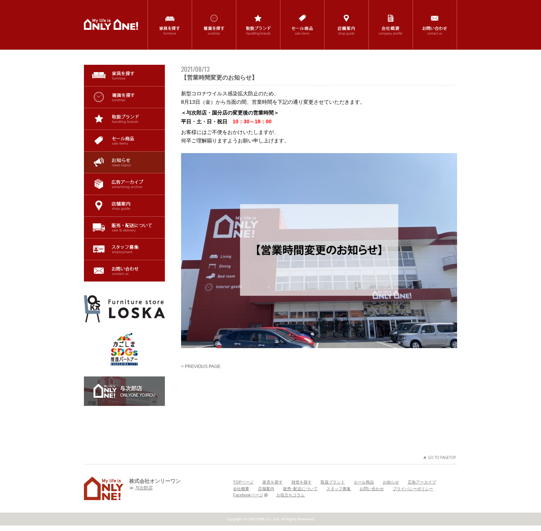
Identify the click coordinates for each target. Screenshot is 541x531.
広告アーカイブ (124, 184)
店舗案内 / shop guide (346, 25)
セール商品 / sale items (302, 25)
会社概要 (241, 488)
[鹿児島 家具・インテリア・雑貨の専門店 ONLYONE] (103, 488)
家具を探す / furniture (170, 25)
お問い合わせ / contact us (435, 25)
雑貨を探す (124, 97)
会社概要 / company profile (391, 25)
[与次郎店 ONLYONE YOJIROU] (124, 391)
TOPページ (243, 482)
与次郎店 (144, 488)
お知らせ (124, 162)
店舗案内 (124, 205)
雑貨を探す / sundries (214, 25)
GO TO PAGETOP (439, 457)
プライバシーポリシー (413, 488)
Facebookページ (248, 495)
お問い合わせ (124, 271)
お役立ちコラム (290, 495)
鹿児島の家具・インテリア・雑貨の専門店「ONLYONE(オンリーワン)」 (111, 24)
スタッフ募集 (124, 249)
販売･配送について (124, 227)
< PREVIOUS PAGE (200, 366)
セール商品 (124, 140)
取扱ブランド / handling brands (258, 25)
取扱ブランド (124, 119)
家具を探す (124, 75)
